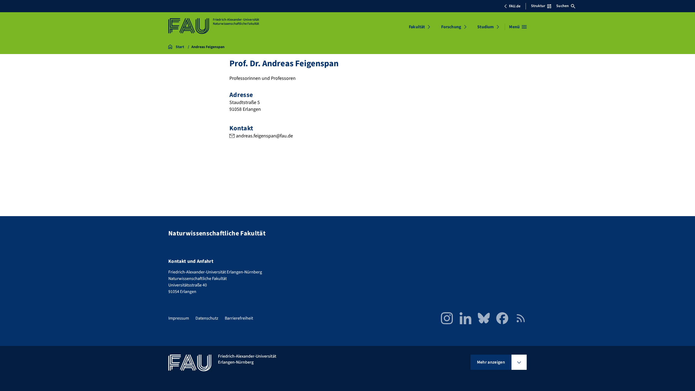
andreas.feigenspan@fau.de (264, 136)
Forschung (451, 27)
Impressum (178, 318)
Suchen (562, 6)
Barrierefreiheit (239, 318)
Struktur (538, 6)
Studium (485, 27)
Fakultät (417, 27)
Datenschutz (206, 318)
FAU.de (514, 6)
